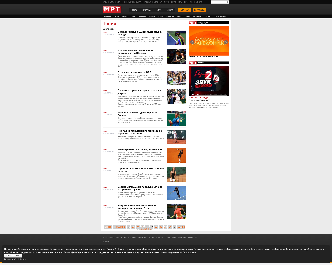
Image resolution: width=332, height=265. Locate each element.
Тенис (105, 32)
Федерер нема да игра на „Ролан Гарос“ (141, 149)
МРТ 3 (119, 2)
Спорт (133, 16)
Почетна (107, 16)
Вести (116, 16)
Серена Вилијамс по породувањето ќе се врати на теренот (140, 188)
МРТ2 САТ (158, 2)
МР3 (191, 2)
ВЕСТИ (134, 10)
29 (147, 227)
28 (142, 227)
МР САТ (199, 2)
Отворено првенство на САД (134, 72)
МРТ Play (185, 10)
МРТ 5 (173, 2)
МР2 (186, 2)
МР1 (180, 2)
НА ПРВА (193, 57)
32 (161, 227)
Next (226, 42)
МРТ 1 (105, 2)
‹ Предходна (119, 227)
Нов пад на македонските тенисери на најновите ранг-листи (140, 132)
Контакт (208, 16)
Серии (160, 16)
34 (170, 227)
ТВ (196, 237)
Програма (142, 16)
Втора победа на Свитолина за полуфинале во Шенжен (135, 51)
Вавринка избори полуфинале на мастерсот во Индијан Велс (137, 206)
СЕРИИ (159, 10)
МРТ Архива (199, 10)
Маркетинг (197, 16)
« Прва (107, 227)
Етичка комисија (220, 16)
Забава (124, 16)
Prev (192, 42)
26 (133, 227)
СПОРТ (170, 10)
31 (156, 227)
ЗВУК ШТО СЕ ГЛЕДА (198, 98)
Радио (190, 237)
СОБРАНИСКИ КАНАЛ (132, 2)
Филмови (170, 16)
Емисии (152, 16)
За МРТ (179, 16)
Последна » (145, 229)
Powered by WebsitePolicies (15, 259)
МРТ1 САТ (147, 2)
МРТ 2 (112, 2)
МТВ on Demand (130, 237)
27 (138, 227)
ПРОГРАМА (147, 10)
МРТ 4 (166, 2)
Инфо (188, 16)
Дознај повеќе (189, 252)
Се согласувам (13, 256)
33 (165, 227)
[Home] (112, 12)
